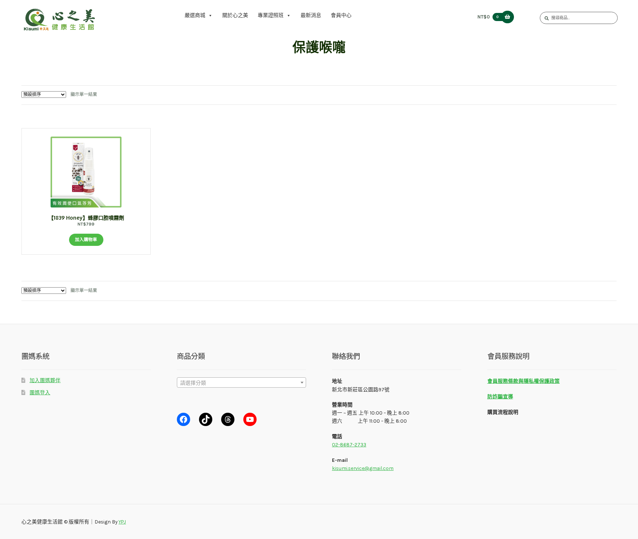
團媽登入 (40, 392)
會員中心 (341, 15)
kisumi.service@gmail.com (363, 468)
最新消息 (311, 15)
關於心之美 (235, 15)
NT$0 (488, 17)
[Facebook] (183, 419)
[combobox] (241, 382)
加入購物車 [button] (86, 239)
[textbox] (241, 383)
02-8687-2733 (349, 444)
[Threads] (227, 419)
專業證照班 (271, 15)
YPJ (122, 522)
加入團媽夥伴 (45, 380)
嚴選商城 (195, 15)
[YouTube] (250, 419)
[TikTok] (205, 419)
